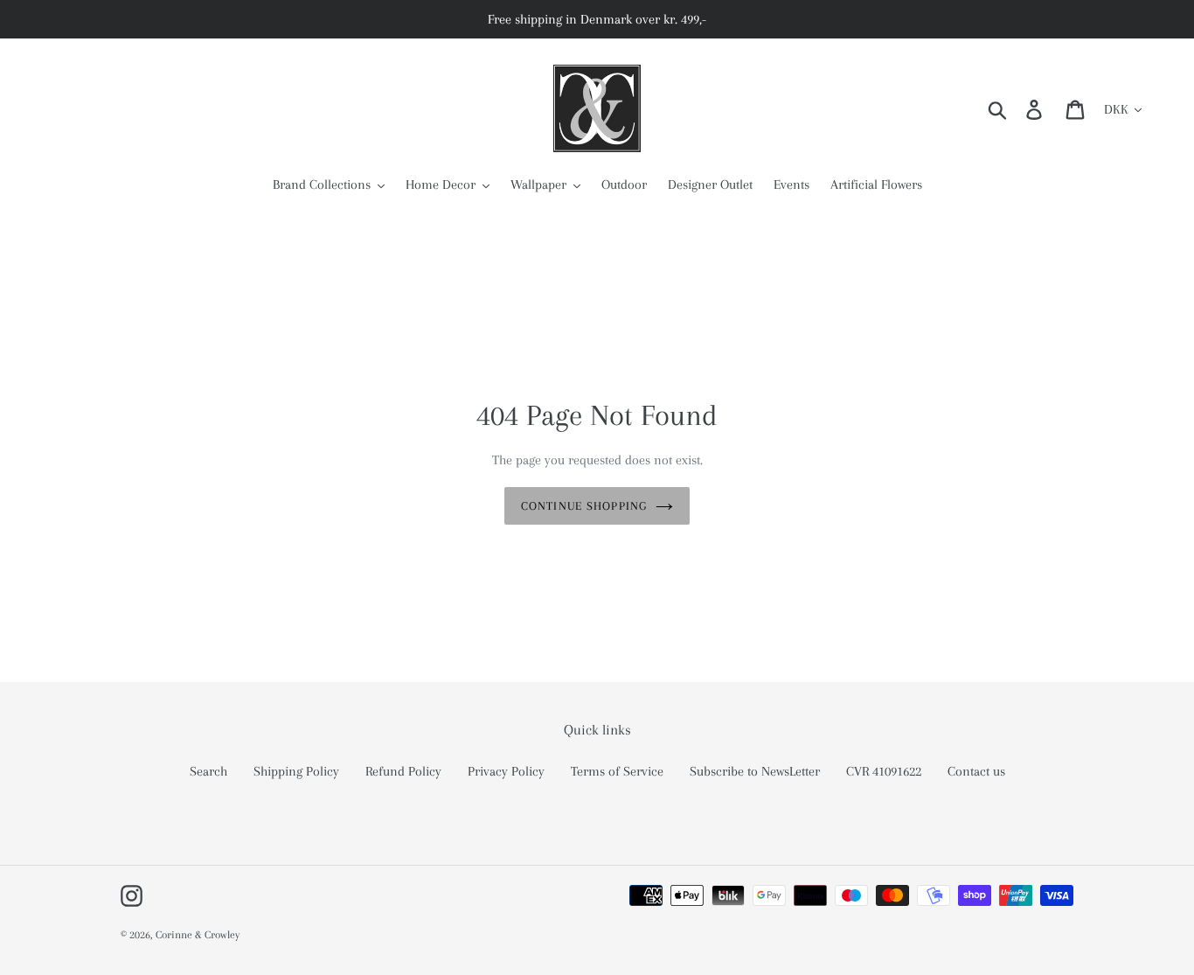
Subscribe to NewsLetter (755, 771)
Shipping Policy (296, 771)
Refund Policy (403, 771)
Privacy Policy (506, 771)
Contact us (976, 771)
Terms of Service (617, 771)
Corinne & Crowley (197, 935)
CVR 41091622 (883, 771)
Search (208, 771)
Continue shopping (584, 505)
